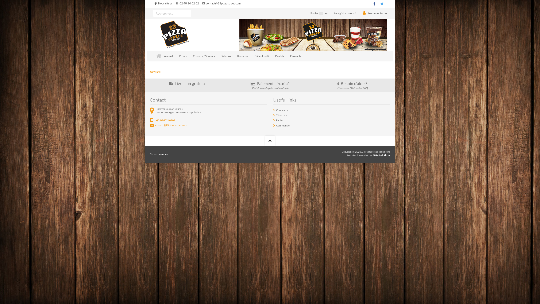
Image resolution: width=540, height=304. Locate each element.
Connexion (282, 110)
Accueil (168, 56)
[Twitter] (382, 4)
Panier (316, 13)
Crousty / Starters (204, 56)
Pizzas (183, 56)
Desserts (295, 56)
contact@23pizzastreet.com (223, 3)
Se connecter (375, 13)
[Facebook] (374, 4)
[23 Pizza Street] (174, 35)
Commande (283, 125)
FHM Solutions (381, 155)
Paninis (279, 56)
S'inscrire (281, 115)
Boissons (242, 56)
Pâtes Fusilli (262, 56)
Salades (226, 56)
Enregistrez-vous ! (345, 13)
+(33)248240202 (165, 120)
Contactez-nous (159, 154)
